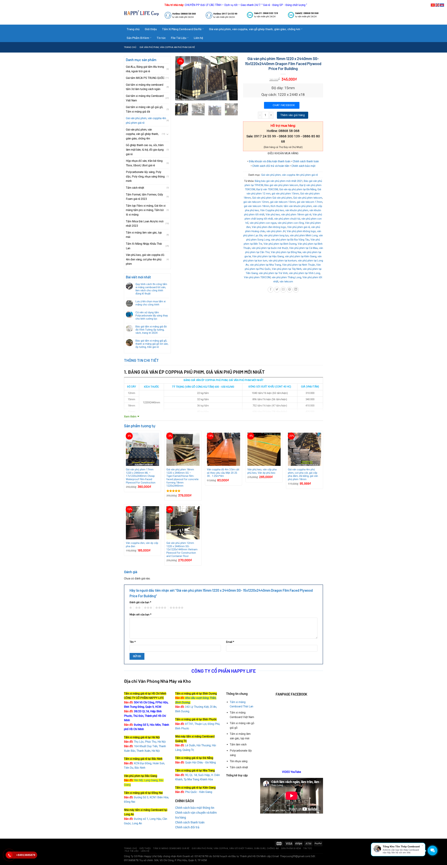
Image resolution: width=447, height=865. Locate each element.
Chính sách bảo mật (303, 166)
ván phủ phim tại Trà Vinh (273, 273)
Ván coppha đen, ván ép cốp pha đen (142, 545)
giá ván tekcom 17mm (309, 202)
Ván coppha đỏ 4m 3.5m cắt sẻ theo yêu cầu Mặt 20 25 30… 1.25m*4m (223, 473)
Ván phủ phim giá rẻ (298, 227)
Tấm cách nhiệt (135, 187)
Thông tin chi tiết (141, 360)
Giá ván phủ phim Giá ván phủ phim (272, 197)
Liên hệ (198, 37)
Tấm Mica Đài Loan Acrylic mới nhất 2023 (144, 224)
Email (230, 642)
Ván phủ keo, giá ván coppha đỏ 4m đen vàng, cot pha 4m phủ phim (145, 259)
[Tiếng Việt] (433, 4)
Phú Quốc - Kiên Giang (198, 792)
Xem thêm (130, 416)
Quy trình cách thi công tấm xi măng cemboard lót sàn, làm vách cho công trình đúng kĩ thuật (151, 289)
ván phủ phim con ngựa (263, 222)
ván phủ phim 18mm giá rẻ (296, 214)
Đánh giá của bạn (140, 602)
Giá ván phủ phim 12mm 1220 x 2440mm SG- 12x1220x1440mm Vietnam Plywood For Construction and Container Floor (181, 550)
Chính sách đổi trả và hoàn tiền (270, 166)
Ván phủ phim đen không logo (269, 227)
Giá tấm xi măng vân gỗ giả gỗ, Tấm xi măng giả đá (144, 109)
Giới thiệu (151, 29)
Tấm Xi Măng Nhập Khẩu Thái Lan (144, 246)
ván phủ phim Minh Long (304, 235)
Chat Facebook (284, 105)
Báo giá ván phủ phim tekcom (281, 185)
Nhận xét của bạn (140, 614)
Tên (133, 642)
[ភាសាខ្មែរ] (442, 4)
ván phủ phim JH (275, 231)
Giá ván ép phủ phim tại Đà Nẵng (297, 189)
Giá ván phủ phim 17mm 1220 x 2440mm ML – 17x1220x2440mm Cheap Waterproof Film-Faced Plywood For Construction (140, 476)
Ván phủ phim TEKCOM (257, 277)
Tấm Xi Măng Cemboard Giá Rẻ (181, 29)
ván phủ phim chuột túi (287, 218)
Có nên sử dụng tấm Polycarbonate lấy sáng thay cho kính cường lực (151, 315)
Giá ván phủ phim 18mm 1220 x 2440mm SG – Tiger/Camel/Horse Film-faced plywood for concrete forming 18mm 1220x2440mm (182, 477)
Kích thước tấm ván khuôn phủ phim (291, 206)
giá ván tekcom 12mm (256, 202)
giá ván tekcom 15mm (283, 202)
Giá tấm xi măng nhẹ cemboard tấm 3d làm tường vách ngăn (144, 87)
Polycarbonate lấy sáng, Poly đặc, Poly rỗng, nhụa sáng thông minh (145, 176)
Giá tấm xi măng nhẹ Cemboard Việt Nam (145, 98)
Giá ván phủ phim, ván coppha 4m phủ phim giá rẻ (167, 47)
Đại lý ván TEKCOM (267, 189)
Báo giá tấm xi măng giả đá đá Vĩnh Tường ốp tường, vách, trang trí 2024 (151, 329)
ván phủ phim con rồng (291, 222)
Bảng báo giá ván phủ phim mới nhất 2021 (279, 181)
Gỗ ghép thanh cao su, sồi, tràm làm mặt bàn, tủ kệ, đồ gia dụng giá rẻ (145, 149)
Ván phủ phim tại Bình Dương (279, 243)
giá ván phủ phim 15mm (285, 193)
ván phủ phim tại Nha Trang (265, 264)
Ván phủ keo (273, 214)
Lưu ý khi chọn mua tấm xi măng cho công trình (150, 303)
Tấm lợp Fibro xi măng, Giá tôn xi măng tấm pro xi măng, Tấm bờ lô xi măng (146, 210)
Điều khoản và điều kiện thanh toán (269, 161)
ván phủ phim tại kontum (283, 260)
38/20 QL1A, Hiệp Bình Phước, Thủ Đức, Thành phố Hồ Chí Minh (145, 716)
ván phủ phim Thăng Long (286, 277)
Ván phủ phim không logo (301, 231)
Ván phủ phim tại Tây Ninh (287, 269)
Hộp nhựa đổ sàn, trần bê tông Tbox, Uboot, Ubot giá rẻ (144, 163)
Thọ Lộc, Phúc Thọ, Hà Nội (145, 741)
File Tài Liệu (178, 37)
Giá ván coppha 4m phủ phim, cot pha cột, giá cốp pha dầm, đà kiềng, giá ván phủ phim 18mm (303, 474)
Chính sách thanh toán (306, 161)
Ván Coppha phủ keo (272, 210)
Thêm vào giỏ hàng (292, 115)
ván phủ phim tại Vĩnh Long (304, 273)
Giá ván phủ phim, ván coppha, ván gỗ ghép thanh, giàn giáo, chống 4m (254, 29)
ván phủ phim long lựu (276, 235)
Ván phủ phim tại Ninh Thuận (298, 264)
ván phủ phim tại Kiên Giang (300, 256)
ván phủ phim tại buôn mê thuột (270, 248)
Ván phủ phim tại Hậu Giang (268, 256)
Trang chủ (133, 29)
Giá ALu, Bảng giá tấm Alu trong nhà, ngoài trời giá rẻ (145, 69)
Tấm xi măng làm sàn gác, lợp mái (144, 235)
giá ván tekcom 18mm (256, 206)
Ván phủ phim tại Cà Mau (303, 248)
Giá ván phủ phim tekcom (307, 197)
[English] (437, 4)
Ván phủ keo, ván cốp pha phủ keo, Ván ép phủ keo (262, 471)
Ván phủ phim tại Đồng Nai (286, 252)
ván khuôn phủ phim (296, 210)
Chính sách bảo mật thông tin (194, 807)
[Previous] (181, 78)
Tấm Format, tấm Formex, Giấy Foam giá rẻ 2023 (144, 197)
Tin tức (161, 37)
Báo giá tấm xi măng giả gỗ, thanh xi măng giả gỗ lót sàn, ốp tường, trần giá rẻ (151, 344)
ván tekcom (286, 281)
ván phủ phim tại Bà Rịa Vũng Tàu (290, 239)
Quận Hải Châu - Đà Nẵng (200, 762)
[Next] (232, 78)
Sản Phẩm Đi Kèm (138, 37)
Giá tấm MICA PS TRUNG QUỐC (145, 78)
